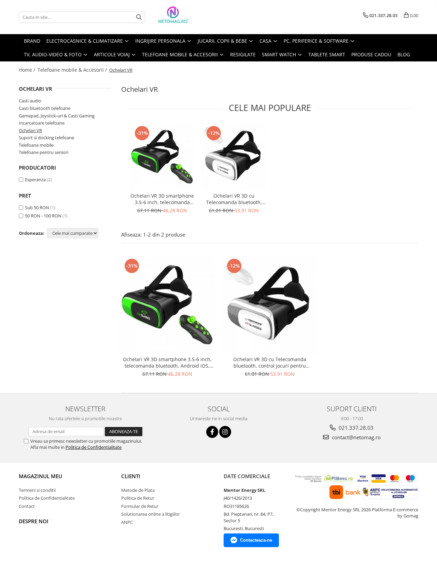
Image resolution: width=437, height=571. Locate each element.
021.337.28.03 (355, 427)
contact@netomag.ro (355, 437)
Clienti (130, 476)
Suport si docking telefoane (46, 137)
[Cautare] (139, 17)
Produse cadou (371, 54)
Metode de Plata (138, 490)
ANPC (127, 522)
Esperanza (35, 179)
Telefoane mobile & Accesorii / (73, 70)
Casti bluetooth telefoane (44, 108)
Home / (28, 70)
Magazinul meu (40, 476)
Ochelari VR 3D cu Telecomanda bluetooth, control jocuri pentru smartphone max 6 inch (234, 198)
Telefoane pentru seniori (43, 152)
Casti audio (30, 101)
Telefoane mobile (36, 145)
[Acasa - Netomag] (189, 17)
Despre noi (33, 521)
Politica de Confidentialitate (94, 447)
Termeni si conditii (37, 490)
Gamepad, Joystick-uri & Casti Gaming (57, 116)
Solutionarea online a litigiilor (150, 514)
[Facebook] (212, 432)
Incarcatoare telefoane (42, 123)
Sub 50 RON (37, 207)
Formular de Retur (139, 506)
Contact (27, 506)
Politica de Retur (137, 498)
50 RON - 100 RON (43, 216)
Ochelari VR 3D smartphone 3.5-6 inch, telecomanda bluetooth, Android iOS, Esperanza (162, 198)
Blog (403, 54)
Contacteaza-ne (256, 540)
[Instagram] (225, 432)
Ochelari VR (30, 130)
